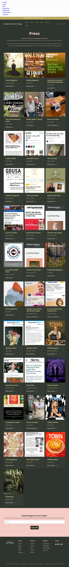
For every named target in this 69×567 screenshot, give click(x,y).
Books (20, 544)
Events (5, 2)
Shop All (20, 552)
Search (33, 552)
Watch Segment (52, 125)
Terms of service (40, 563)
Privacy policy (31, 563)
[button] (57, 24)
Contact (5, 14)
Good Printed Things (14, 563)
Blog (4, 6)
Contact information (58, 563)
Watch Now (9, 238)
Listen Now (50, 88)
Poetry (20, 546)
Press (4, 4)
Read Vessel (9, 86)
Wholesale (6, 10)
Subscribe (34, 528)
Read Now (9, 201)
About (32, 550)
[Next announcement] (64, 18)
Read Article (30, 86)
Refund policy (24, 563)
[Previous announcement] (4, 18)
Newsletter (6, 8)
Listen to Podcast (31, 317)
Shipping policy (48, 563)
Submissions (7, 12)
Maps (19, 548)
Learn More (50, 276)
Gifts (19, 550)
